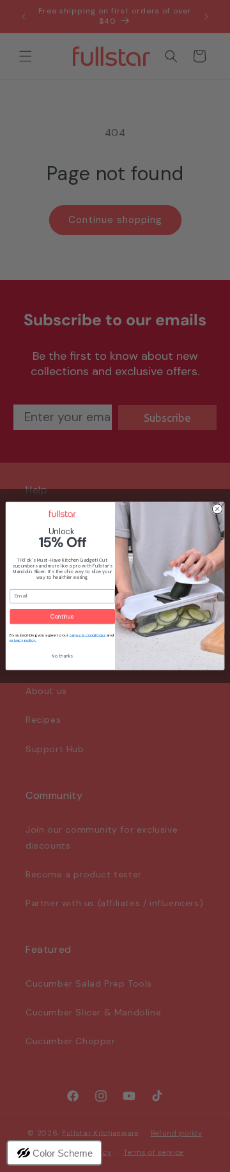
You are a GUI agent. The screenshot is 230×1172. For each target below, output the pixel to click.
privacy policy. (23, 640)
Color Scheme (63, 1153)
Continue (61, 616)
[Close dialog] (217, 509)
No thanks (62, 656)
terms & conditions (87, 635)
